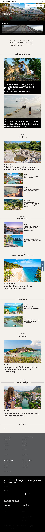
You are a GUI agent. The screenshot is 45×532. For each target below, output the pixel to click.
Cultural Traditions (7, 471)
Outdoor (22, 299)
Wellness (5, 456)
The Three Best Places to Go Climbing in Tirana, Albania (31, 307)
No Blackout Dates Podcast (27, 516)
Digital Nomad (25, 456)
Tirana (5, 429)
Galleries (22, 336)
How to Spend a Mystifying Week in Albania (31, 177)
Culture (22, 137)
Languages (6, 467)
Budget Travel (25, 454)
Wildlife (5, 452)
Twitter (18, 501)
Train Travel (6, 443)
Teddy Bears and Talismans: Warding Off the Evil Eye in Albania (31, 191)
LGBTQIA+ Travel (25, 452)
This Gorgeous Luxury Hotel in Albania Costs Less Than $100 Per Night (19, 87)
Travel (6, 119)
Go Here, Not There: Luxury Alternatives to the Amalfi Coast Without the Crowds (32, 240)
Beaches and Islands (22, 255)
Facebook (5, 501)
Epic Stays (7, 82)
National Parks (6, 445)
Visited (36, 5)
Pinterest (16, 501)
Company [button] (7, 505)
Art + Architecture (7, 463)
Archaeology (7, 164)
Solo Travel (24, 445)
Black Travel (24, 450)
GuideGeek (24, 520)
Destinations (24, 509)
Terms (14, 496)
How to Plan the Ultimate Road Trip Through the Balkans (21, 414)
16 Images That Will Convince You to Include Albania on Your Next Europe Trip (22, 369)
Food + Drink (6, 465)
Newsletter (24, 507)
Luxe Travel (24, 439)
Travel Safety (25, 467)
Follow (41, 5)
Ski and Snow (6, 450)
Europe (4, 17)
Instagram (7, 501)
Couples (24, 441)
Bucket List (29, 5)
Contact (17, 525)
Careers (5, 509)
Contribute (24, 518)
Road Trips (22, 382)
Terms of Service (24, 525)
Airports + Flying (25, 463)
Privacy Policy (19, 496)
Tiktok (10, 501)
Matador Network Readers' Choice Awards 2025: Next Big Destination (21, 122)
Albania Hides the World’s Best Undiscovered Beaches (19, 287)
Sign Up (28, 494)
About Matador (7, 507)
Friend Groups (25, 447)
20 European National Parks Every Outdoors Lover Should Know (31, 321)
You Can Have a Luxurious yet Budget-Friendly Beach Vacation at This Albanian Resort (32, 228)
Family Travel (24, 443)
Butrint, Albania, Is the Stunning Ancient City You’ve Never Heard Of (21, 168)
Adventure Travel (7, 439)
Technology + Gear (26, 469)
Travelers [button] (25, 505)
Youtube (13, 501)
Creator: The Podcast (26, 514)
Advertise (5, 512)
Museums (5, 469)
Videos (23, 512)
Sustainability (25, 465)
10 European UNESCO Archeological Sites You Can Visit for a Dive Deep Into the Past (31, 204)
